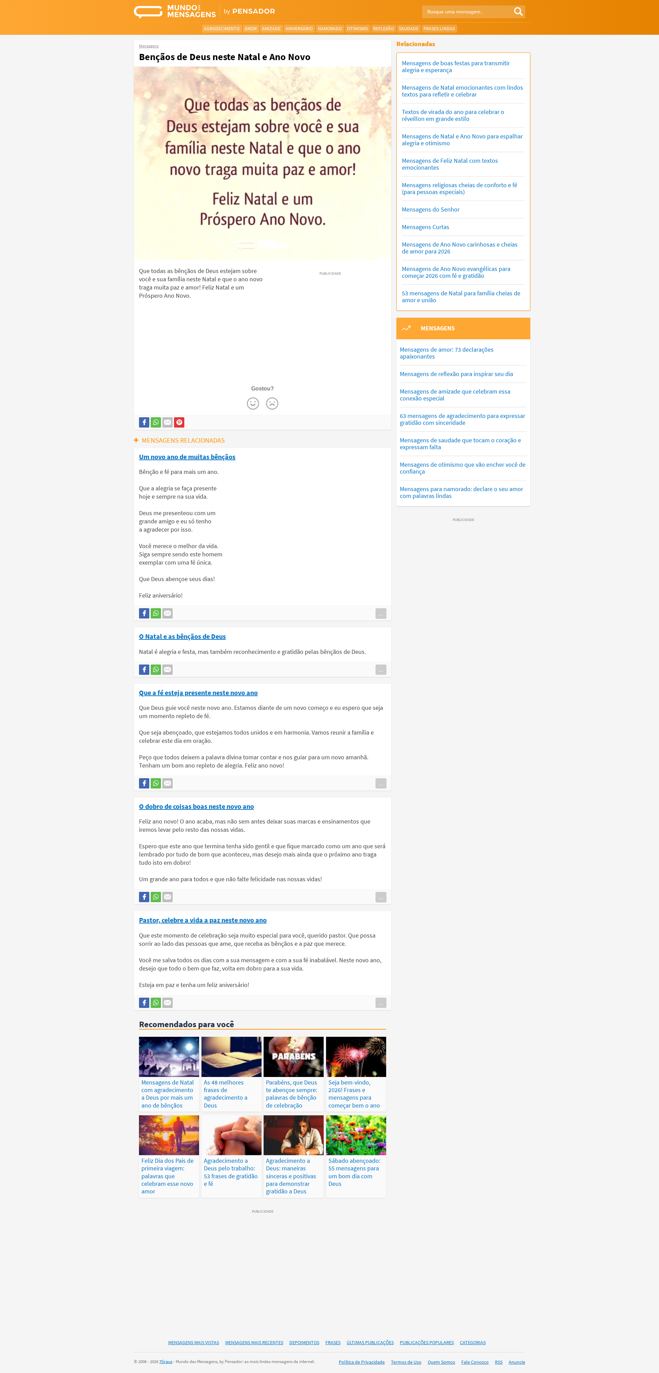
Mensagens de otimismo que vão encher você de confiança (462, 468)
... (381, 613)
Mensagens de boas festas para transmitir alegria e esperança (456, 66)
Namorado (330, 28)
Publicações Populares (427, 1342)
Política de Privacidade (362, 1362)
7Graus (165, 1361)
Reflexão (383, 28)
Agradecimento (222, 28)
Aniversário (299, 28)
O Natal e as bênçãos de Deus (182, 636)
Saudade (408, 28)
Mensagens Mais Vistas (193, 1342)
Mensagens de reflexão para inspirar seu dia (456, 374)
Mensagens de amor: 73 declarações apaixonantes (447, 352)
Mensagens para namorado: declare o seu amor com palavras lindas (461, 492)
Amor (251, 28)
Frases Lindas (439, 28)
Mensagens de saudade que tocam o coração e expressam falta (460, 443)
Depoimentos (304, 1342)
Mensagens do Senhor (431, 209)
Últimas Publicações (370, 1342)
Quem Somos (441, 1362)
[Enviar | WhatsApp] (156, 422)
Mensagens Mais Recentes (254, 1342)
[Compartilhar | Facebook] (144, 422)
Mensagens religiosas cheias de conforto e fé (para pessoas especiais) (459, 188)
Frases (332, 1342)
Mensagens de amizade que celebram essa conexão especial (455, 394)
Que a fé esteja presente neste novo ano (198, 692)
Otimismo (357, 28)
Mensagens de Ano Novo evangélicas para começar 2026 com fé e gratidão (456, 272)
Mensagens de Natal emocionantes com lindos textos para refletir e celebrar (462, 90)
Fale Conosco (475, 1362)
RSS (498, 1362)
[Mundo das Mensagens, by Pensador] (229, 12)
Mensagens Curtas (425, 227)
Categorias (473, 1342)
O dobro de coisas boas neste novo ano (196, 806)
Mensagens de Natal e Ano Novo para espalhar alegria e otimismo (462, 139)
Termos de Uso (406, 1362)
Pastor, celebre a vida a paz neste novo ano (203, 920)
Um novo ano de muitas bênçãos (187, 456)
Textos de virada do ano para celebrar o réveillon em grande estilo (453, 115)
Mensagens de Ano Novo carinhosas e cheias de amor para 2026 (460, 247)
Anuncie (517, 1362)
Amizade (271, 28)
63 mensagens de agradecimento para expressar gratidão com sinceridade (462, 419)
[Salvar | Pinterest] (179, 422)
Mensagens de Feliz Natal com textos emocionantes (450, 164)
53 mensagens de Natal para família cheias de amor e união (461, 296)
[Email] (167, 422)
